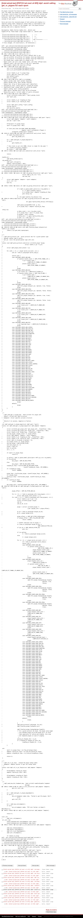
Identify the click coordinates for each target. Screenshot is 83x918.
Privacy (40, 916)
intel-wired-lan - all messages (68, 14)
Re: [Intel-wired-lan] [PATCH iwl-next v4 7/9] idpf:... (23, 900)
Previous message (7, 865)
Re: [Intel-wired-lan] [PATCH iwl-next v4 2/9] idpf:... (23, 875)
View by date (35, 865)
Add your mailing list (20, 916)
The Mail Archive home (66, 12)
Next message (50, 865)
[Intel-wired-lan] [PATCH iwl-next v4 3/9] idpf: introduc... (22, 881)
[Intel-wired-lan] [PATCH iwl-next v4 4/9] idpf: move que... (22, 893)
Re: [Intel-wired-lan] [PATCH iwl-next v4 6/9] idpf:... (23, 879)
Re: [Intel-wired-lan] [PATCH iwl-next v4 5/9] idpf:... (23, 887)
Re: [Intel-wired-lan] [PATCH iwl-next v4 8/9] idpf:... (23, 891)
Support (34, 916)
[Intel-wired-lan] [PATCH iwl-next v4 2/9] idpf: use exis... (22, 873)
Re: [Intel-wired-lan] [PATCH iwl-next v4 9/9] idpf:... (23, 904)
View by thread (22, 865)
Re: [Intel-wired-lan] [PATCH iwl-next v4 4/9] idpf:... (23, 896)
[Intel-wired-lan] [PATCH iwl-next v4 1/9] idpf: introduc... (22, 869)
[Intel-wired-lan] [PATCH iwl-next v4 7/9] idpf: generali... (22, 897)
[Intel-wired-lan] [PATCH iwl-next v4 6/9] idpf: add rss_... (22, 877)
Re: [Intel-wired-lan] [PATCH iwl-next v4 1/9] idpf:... (23, 871)
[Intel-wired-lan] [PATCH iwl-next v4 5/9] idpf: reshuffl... (22, 885)
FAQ (29, 916)
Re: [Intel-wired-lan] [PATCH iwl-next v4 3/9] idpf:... (23, 883)
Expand (62, 19)
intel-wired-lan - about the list (68, 16)
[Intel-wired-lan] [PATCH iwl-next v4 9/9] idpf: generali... (22, 901)
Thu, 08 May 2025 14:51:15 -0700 (20, 8)
